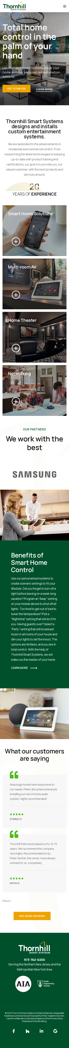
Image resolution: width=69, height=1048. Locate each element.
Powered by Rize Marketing (34, 1021)
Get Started (16, 88)
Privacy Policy (57, 1018)
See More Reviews (32, 916)
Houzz (7, 901)
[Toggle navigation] (64, 6)
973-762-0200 (34, 960)
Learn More (44, 89)
